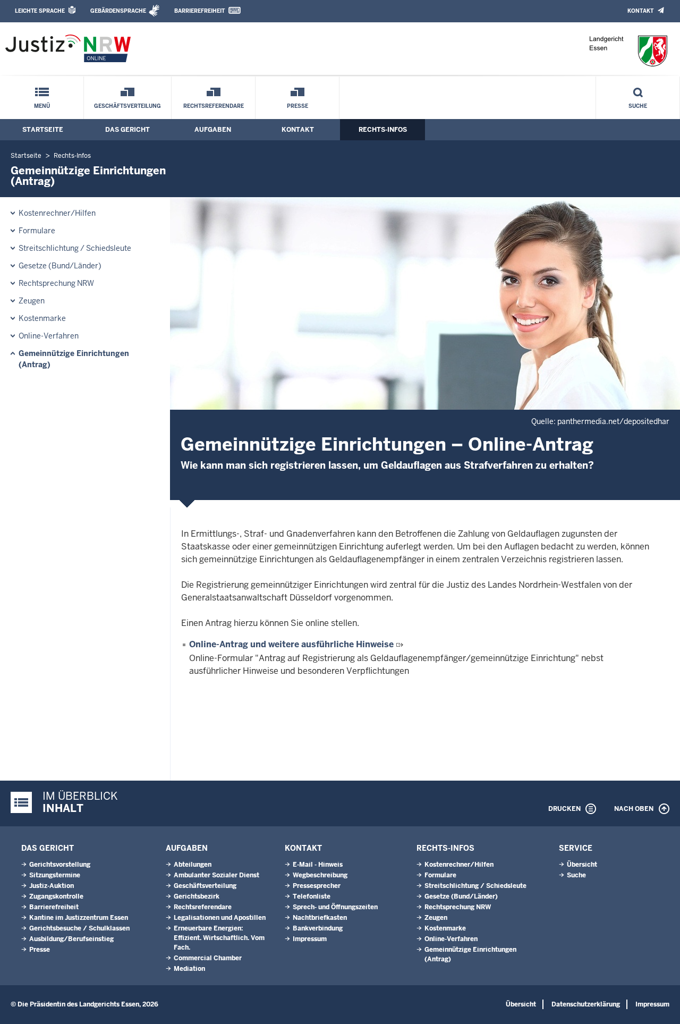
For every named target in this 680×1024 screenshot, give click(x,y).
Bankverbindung (318, 928)
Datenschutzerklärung (585, 1004)
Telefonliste (311, 896)
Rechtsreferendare (213, 106)
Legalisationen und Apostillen (220, 917)
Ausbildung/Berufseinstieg (71, 939)
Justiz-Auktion (51, 886)
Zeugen (32, 301)
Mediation (189, 968)
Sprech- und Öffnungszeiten (335, 907)
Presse (297, 106)
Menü (42, 106)
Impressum (310, 939)
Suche (637, 106)
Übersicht (582, 864)
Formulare (37, 230)
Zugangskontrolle (56, 896)
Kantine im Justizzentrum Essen (78, 917)
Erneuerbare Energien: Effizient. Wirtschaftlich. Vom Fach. (219, 938)
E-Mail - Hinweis (318, 864)
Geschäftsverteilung (127, 106)
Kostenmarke (42, 318)
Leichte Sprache (40, 10)
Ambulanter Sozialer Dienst (216, 875)
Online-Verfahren (49, 336)
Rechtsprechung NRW (56, 283)
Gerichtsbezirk (196, 896)
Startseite (42, 129)
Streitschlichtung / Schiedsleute (75, 248)
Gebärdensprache (118, 10)
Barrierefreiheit (199, 10)
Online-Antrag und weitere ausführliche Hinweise (291, 644)
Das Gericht (127, 129)
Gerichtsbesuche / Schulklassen (79, 928)
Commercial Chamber (208, 958)
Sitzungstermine (54, 875)
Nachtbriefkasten (320, 917)
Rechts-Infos (383, 129)
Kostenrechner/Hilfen (57, 213)
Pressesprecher (317, 886)
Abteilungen (192, 864)
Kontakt (640, 10)
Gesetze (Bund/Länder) (60, 265)
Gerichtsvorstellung (59, 864)
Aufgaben (212, 129)
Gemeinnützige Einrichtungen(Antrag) (74, 359)
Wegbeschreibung (320, 875)
